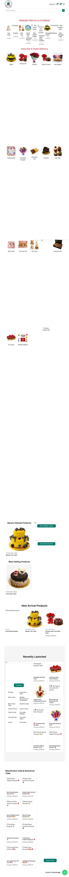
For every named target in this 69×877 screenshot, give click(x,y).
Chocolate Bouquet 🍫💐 (55, 724)
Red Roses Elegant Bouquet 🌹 (54, 746)
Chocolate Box (12, 717)
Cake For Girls (12, 712)
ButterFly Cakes (24, 704)
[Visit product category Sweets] (8, 28)
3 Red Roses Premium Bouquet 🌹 (28, 838)
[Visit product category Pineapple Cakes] (41, 28)
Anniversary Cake (11, 553)
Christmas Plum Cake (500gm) (54, 678)
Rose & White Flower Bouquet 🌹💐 (13, 815)
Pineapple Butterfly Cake (39, 678)
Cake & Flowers (12, 709)
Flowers (7, 629)
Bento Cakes (12, 697)
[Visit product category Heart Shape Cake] (60, 28)
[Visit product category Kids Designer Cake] (54, 28)
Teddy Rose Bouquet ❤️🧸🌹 (28, 861)
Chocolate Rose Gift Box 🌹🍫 (13, 861)
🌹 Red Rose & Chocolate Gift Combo (53, 701)
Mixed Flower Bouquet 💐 (26, 815)
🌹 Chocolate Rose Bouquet (39, 724)
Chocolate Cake (11, 594)
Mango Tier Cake (11, 555)
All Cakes (10, 692)
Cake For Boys (24, 709)
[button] (50, 860)
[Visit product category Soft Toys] (15, 28)
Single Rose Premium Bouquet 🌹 (28, 793)
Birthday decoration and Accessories (24, 699)
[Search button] (63, 10)
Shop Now (19, 685)
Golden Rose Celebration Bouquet (39, 700)
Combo (10, 722)
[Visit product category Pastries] (47, 28)
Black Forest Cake (11, 704)
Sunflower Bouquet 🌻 (13, 838)
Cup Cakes (23, 722)
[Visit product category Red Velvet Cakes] (28, 28)
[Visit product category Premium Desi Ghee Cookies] (34, 29)
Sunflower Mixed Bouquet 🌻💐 (38, 746)
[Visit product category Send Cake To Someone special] (21, 28)
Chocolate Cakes (11, 592)
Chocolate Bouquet (11, 631)
